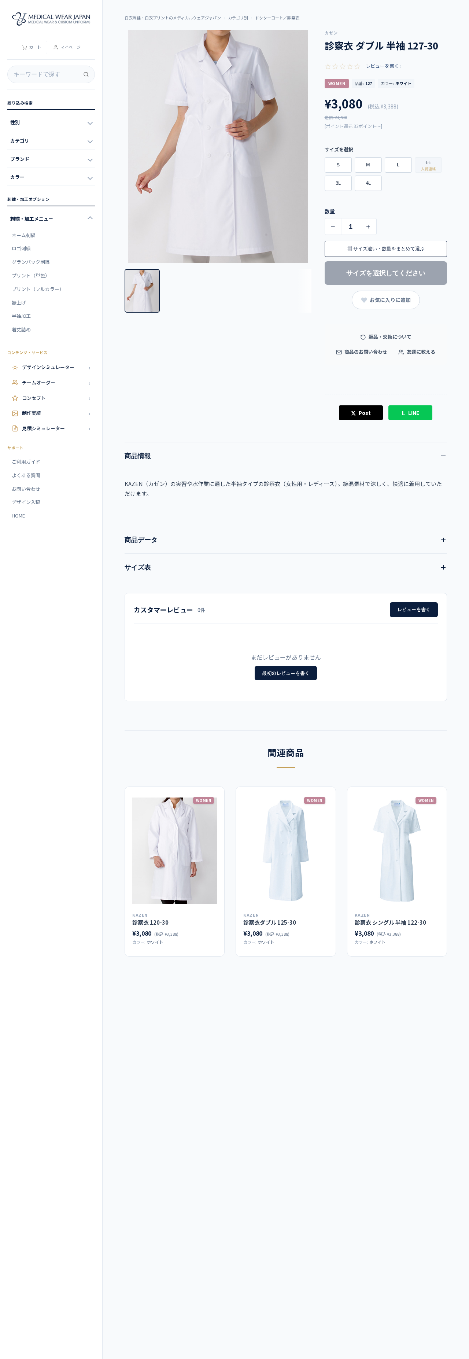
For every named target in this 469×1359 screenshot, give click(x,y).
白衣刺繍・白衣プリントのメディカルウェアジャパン (173, 18)
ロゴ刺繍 (21, 248)
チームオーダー (56, 382)
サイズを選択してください (385, 273)
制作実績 (56, 413)
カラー (17, 176)
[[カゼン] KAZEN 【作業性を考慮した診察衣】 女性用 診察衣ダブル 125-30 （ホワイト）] (285, 850)
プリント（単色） (31, 275)
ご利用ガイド (26, 461)
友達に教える (420, 351)
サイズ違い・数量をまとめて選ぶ (386, 248)
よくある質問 (26, 475)
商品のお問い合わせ (365, 351)
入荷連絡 (428, 169)
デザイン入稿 (26, 501)
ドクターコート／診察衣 (277, 18)
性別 (15, 122)
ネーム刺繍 (24, 235)
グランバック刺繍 (31, 261)
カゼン (331, 33)
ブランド (19, 158)
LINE (410, 412)
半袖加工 (21, 315)
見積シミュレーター (56, 428)
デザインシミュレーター (56, 367)
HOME (18, 515)
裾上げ (19, 302)
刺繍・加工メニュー (31, 218)
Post (361, 412)
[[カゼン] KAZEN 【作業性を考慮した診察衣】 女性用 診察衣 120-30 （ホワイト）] (174, 850)
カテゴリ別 (238, 18)
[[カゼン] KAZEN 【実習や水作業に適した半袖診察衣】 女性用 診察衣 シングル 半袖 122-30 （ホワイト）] (397, 850)
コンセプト (56, 397)
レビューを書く (414, 609)
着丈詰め (21, 329)
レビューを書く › (384, 65)
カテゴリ (19, 140)
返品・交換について (389, 336)
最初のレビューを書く (286, 673)
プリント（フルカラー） (38, 289)
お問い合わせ (26, 488)
